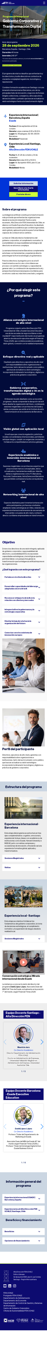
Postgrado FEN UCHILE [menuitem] (12, 1295)
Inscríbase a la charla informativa (23, 189)
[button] (42, 1042)
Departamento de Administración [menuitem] (16, 1298)
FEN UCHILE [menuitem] (8, 1293)
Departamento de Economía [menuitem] (14, 1301)
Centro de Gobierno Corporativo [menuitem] (16, 1308)
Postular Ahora (23, 194)
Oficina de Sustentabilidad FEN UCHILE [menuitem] (18, 1311)
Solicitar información (23, 183)
